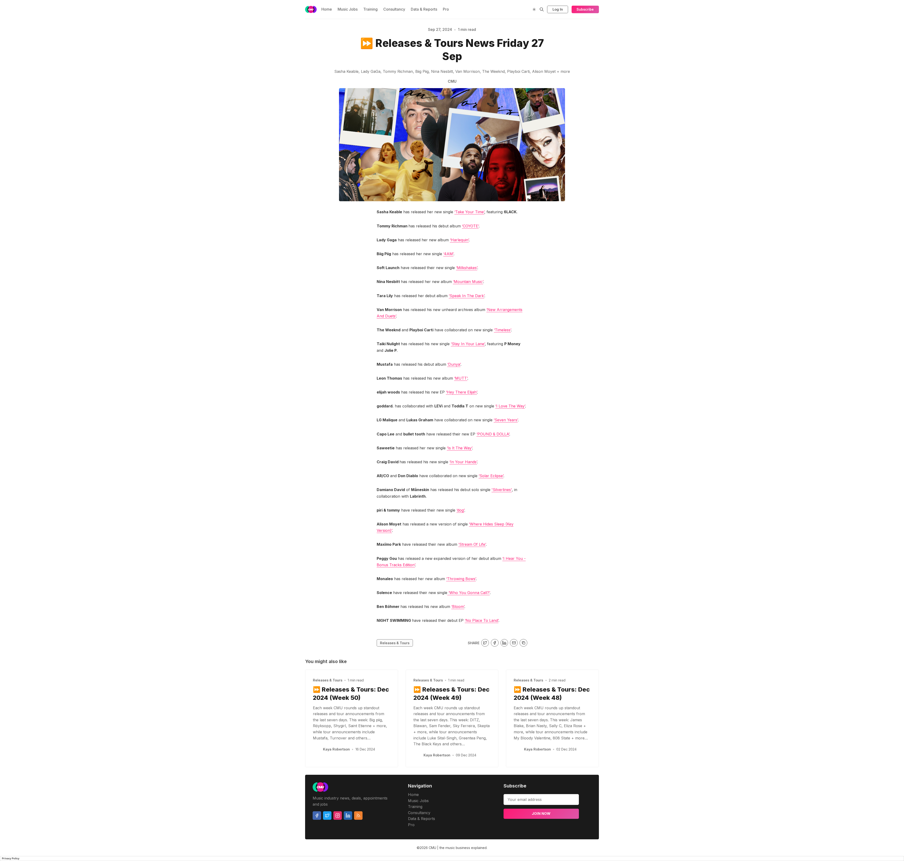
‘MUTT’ (460, 378)
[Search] (541, 9)
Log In (558, 9)
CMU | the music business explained (458, 848)
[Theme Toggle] (534, 9)
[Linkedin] (348, 815)
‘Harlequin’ (459, 240)
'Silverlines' (502, 489)
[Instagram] (337, 815)
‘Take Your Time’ (469, 211)
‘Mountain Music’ (468, 281)
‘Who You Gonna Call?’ (468, 592)
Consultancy (394, 9)
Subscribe (585, 9)
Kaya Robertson (336, 749)
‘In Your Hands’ (463, 461)
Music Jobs (348, 9)
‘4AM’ (448, 253)
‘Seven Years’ (506, 420)
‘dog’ (460, 510)
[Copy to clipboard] (523, 643)
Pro (446, 9)
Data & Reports (424, 9)
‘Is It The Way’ (459, 448)
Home (326, 9)
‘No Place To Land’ (481, 620)
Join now (541, 814)
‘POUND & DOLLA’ (492, 434)
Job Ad (630, 51)
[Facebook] (317, 815)
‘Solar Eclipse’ (491, 475)
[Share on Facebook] (495, 643)
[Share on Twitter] (485, 643)
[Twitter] (327, 815)
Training (370, 9)
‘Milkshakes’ (466, 267)
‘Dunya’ (453, 364)
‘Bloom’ (457, 606)
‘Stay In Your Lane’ (468, 343)
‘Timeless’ (502, 330)
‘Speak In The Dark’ (466, 295)
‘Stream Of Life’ (472, 544)
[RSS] (358, 815)
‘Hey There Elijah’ (461, 392)
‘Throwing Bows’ (461, 578)
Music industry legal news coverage (295, 51)
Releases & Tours (394, 643)
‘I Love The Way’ (510, 406)
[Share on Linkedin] (504, 643)
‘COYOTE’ (470, 226)
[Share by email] (514, 643)
